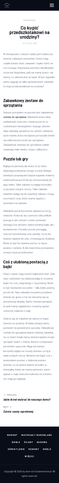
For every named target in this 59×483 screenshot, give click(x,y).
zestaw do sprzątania (14, 117)
